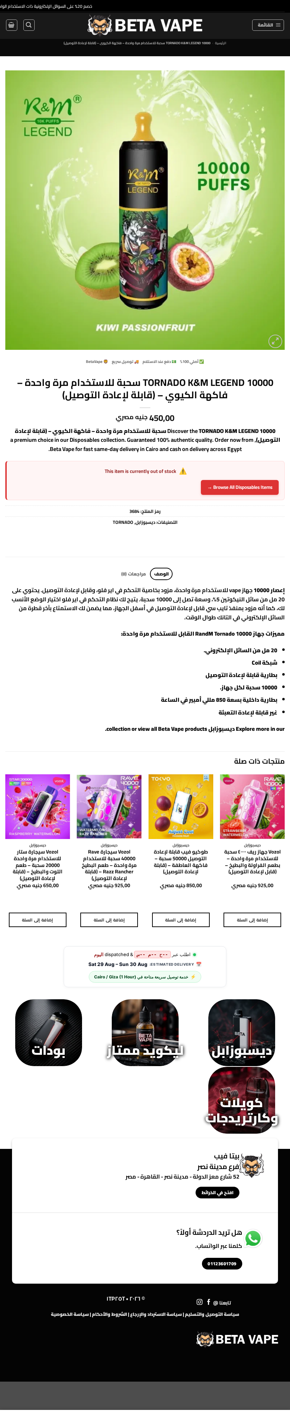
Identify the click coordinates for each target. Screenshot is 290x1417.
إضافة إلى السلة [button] (252, 920)
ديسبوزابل (145, 522)
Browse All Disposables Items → (239, 487)
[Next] (5, 857)
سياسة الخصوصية (70, 1314)
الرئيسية (220, 43)
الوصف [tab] (161, 573)
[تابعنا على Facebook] (209, 1302)
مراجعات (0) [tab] (133, 573)
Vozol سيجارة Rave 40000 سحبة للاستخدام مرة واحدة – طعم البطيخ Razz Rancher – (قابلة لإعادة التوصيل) (109, 865)
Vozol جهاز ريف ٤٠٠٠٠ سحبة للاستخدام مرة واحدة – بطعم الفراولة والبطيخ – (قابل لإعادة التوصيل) (252, 862)
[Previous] (284, 857)
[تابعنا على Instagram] (200, 1302)
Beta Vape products (182, 728)
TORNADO (123, 522)
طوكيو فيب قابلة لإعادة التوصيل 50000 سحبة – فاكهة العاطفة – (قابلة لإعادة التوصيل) (181, 862)
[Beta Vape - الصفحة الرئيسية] (237, 1339)
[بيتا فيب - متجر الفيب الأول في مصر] (145, 25)
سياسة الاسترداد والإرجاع (156, 1314)
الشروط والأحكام (109, 1314)
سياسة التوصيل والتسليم (212, 1314)
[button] (268, 25)
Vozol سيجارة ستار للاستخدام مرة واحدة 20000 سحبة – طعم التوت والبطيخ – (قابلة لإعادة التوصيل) (38, 865)
